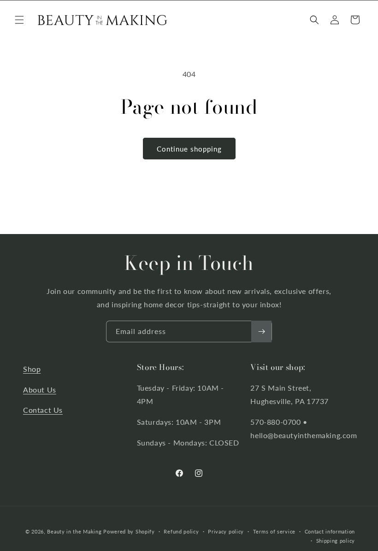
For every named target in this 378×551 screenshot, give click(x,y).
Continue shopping (189, 149)
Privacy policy (226, 531)
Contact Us (43, 409)
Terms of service (274, 531)
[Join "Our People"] (261, 331)
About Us (39, 389)
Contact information (330, 531)
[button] (19, 20)
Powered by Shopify (129, 531)
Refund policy (181, 531)
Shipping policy (335, 541)
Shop (32, 368)
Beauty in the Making (74, 531)
